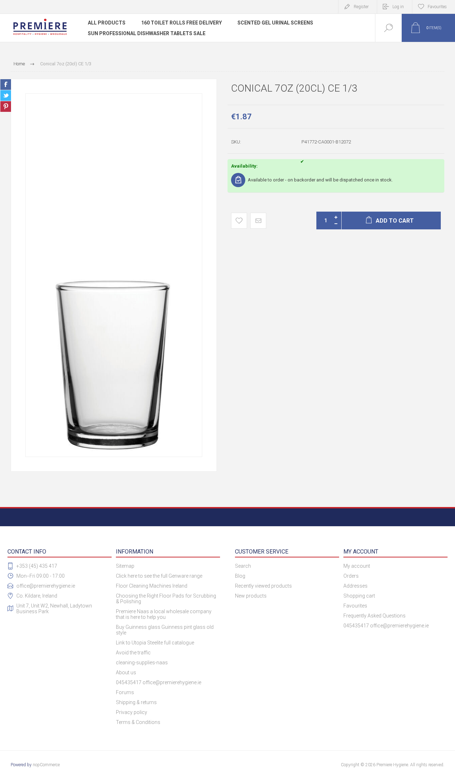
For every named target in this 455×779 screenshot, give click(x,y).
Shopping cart (359, 596)
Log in (398, 6)
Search (243, 566)
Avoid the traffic (133, 652)
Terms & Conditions (138, 722)
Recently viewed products (263, 586)
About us (126, 672)
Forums (125, 692)
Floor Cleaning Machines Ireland (151, 586)
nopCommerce (46, 764)
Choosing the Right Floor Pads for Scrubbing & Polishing (166, 598)
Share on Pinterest (5, 106)
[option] (113, 275)
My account (356, 566)
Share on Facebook (5, 84)
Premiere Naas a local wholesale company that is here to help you (164, 614)
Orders (351, 576)
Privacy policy (131, 712)
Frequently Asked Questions (374, 616)
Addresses (355, 586)
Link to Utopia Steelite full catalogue (155, 642)
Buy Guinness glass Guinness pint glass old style (165, 630)
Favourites (355, 606)
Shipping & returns (136, 702)
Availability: (244, 166)
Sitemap (125, 566)
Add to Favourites (239, 221)
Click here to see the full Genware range (159, 576)
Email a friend (258, 221)
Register (361, 6)
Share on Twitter (5, 95)
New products (251, 596)
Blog (240, 576)
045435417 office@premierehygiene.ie (158, 682)
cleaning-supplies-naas (142, 662)
